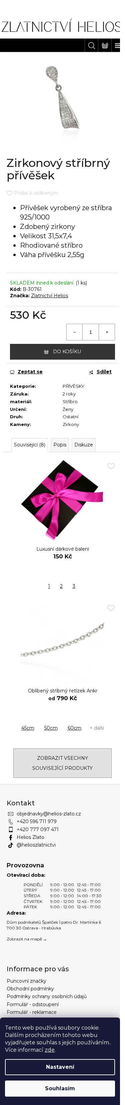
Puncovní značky (26, 981)
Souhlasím (60, 1088)
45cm (27, 728)
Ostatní (70, 416)
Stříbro (70, 401)
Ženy (68, 409)
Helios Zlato (30, 837)
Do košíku (67, 352)
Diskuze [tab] (83, 445)
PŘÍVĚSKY (73, 386)
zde (50, 1050)
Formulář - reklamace (32, 1012)
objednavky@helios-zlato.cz (49, 814)
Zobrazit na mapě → (27, 938)
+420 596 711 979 (37, 821)
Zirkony (71, 424)
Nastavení (60, 1067)
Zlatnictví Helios (49, 296)
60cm (74, 728)
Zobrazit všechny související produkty (62, 763)
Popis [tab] (59, 445)
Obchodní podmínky (30, 989)
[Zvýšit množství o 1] (107, 332)
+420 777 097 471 (38, 829)
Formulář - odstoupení (33, 1004)
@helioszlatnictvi (36, 845)
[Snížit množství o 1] (75, 332)
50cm (51, 728)
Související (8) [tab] (29, 445)
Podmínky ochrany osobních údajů (47, 996)
